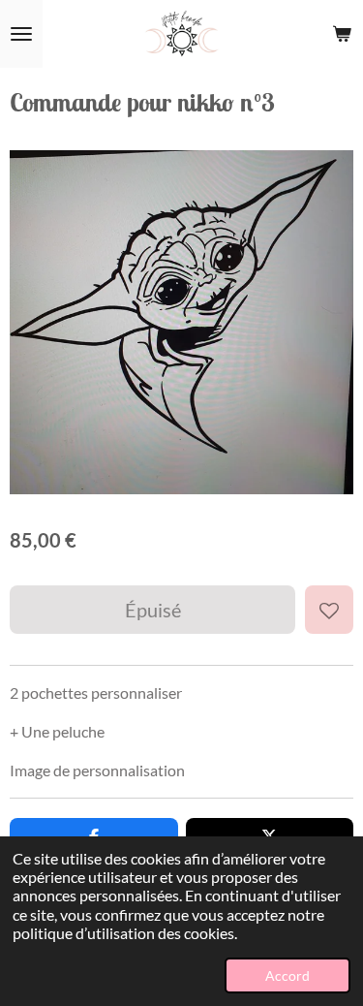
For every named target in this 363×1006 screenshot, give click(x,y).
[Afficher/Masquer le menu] (21, 34)
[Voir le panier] (341, 34)
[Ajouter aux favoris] (329, 609)
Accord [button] (287, 975)
